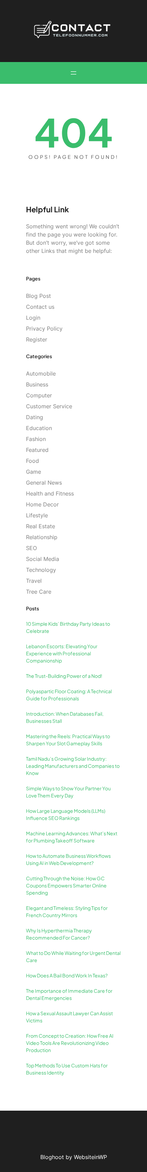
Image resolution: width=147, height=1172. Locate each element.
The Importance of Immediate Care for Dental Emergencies (69, 994)
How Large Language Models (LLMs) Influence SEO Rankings (65, 814)
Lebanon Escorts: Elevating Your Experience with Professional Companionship (61, 653)
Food (32, 460)
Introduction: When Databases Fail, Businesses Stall (65, 717)
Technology (41, 569)
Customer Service (49, 406)
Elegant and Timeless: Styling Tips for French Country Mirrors (67, 911)
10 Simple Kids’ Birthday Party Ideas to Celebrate (68, 627)
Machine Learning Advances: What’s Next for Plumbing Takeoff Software (71, 836)
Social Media (42, 558)
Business (37, 384)
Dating (34, 417)
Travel (34, 580)
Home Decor (42, 504)
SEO (31, 548)
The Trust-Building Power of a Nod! (64, 676)
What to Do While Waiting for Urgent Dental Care (73, 956)
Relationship (41, 537)
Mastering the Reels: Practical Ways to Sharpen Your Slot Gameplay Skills (68, 739)
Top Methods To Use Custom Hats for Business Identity (67, 1069)
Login (33, 317)
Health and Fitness (50, 493)
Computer (39, 395)
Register (36, 339)
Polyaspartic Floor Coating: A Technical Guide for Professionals (69, 694)
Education (39, 428)
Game (33, 471)
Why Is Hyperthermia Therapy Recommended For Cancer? (59, 934)
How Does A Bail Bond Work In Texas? (67, 975)
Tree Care (38, 591)
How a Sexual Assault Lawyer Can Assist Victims (69, 1016)
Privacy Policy (44, 328)
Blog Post (38, 295)
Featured (37, 449)
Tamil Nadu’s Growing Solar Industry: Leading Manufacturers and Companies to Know (73, 766)
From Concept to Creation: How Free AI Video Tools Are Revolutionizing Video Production (69, 1043)
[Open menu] (73, 73)
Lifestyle (37, 515)
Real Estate (40, 526)
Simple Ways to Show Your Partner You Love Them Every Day (68, 791)
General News (44, 482)
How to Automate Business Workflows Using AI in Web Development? (68, 859)
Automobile (41, 373)
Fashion (36, 439)
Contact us (40, 306)
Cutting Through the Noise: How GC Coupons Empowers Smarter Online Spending (66, 885)
